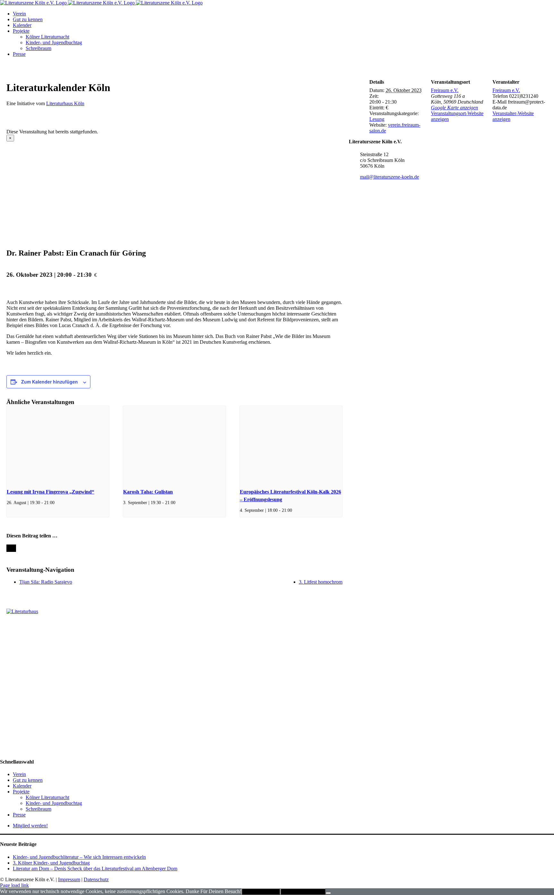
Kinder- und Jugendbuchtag (54, 803)
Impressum (69, 879)
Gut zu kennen (28, 780)
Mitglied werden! (30, 825)
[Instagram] (10, 627)
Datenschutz (96, 879)
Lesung (376, 119)
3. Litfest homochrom (320, 582)
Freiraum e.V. (444, 90)
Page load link (14, 885)
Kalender (22, 786)
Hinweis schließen (261, 891)
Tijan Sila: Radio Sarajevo (45, 582)
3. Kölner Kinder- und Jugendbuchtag (51, 862)
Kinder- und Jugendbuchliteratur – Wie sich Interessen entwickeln (79, 857)
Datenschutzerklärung (303, 891)
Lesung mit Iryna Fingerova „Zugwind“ (50, 491)
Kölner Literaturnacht (47, 797)
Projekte (21, 791)
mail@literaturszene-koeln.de (389, 177)
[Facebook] (3, 627)
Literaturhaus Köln (65, 103)
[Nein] (328, 893)
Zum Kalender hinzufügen (49, 381)
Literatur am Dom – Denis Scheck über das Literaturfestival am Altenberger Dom (95, 868)
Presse (19, 814)
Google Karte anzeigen (454, 107)
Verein (19, 774)
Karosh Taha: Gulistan (148, 491)
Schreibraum (38, 809)
